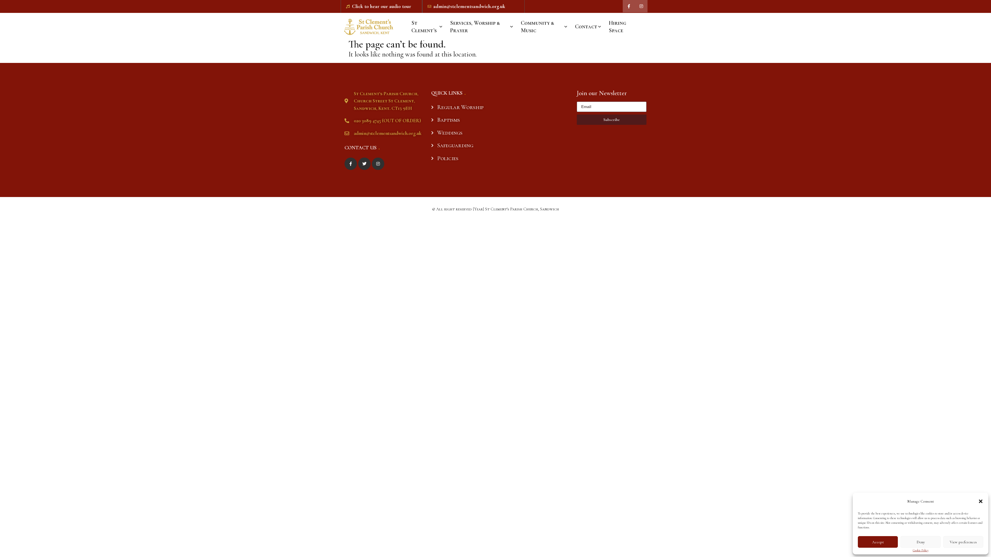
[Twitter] (364, 164)
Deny (921, 542)
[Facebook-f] (629, 6)
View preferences (963, 542)
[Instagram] (641, 6)
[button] (980, 501)
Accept (878, 542)
